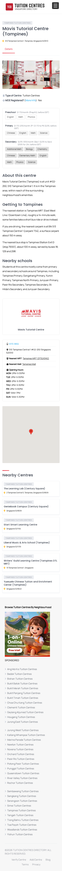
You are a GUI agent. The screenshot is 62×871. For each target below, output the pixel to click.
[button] (31, 432)
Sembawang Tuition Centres (23, 791)
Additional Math (14, 149)
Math (20, 117)
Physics (19, 162)
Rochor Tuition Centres (20, 782)
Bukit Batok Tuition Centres (22, 683)
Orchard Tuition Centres (20, 754)
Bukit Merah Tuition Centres (22, 688)
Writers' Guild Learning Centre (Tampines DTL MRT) (30, 562)
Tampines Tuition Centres (17, 23)
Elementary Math (27, 155)
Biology (29, 149)
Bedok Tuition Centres (19, 674)
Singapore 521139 (13, 546)
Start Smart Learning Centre (20, 524)
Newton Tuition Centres (20, 744)
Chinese (11, 133)
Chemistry (42, 149)
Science (43, 133)
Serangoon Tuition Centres (22, 800)
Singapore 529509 (14, 510)
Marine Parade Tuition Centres (24, 739)
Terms (25, 864)
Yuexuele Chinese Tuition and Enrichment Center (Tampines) (28, 583)
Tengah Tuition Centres (20, 815)
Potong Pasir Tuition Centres (23, 763)
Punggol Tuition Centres (20, 768)
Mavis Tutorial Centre (31, 329)
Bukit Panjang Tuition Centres (23, 693)
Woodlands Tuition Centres (22, 829)
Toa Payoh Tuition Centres (21, 824)
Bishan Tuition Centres (20, 678)
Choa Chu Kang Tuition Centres (24, 702)
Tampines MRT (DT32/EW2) (36, 358)
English (10, 117)
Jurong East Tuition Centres (22, 721)
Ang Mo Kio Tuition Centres (22, 669)
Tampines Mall (29, 364)
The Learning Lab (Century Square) (24, 488)
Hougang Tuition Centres (21, 717)
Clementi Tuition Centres (21, 707)
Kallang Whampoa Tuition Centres (26, 735)
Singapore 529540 (14, 589)
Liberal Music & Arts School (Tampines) (27, 542)
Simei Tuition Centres (19, 805)
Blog (48, 859)
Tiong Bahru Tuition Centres (22, 820)
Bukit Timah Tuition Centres (22, 697)
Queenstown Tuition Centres (23, 773)
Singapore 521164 (13, 528)
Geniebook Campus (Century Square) (26, 506)
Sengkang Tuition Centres (21, 796)
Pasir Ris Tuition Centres (20, 759)
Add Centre (36, 859)
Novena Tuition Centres (20, 749)
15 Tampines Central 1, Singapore (19, 567)
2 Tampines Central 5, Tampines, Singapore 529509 (27, 492)
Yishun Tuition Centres (20, 834)
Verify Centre (19, 859)
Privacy (36, 864)
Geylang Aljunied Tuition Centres (25, 712)
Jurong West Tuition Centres (23, 730)
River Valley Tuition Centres (22, 778)
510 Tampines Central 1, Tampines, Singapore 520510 (26, 41)
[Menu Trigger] (55, 5)
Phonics (31, 117)
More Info (30, 100)
